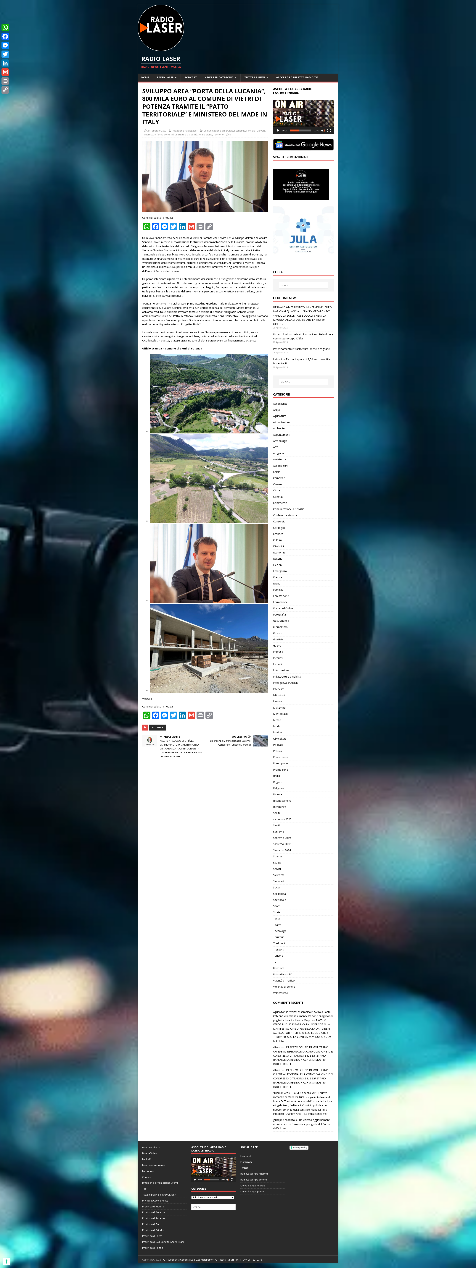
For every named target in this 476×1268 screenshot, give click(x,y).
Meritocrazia (280, 713)
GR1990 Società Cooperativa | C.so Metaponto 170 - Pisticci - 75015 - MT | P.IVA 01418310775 (212, 1259)
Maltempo (279, 707)
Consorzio (279, 521)
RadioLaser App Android (254, 1173)
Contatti (146, 1177)
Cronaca (278, 534)
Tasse (276, 918)
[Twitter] (5, 54)
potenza (157, 727)
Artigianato (279, 453)
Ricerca (277, 794)
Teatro (277, 925)
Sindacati (278, 881)
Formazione (280, 602)
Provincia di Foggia (152, 1247)
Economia (239, 130)
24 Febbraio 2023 (156, 130)
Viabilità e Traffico (284, 980)
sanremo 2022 (282, 844)
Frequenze (148, 1171)
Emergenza (280, 571)
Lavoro (277, 701)
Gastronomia (281, 620)
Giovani (261, 130)
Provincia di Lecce (152, 1236)
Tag (144, 1188)
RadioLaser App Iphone (253, 1179)
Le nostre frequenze (153, 1165)
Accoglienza (280, 403)
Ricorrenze (279, 807)
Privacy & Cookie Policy (155, 1200)
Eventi (276, 583)
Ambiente (279, 428)
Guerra (277, 645)
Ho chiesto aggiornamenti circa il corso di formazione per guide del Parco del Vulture (301, 1124)
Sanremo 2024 (282, 850)
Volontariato (280, 993)
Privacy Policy (300, 1147)
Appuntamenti (281, 434)
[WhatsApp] (5, 27)
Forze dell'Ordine (283, 608)
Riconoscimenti (282, 800)
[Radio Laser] (161, 49)
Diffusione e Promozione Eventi (160, 1182)
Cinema (277, 484)
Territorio (218, 134)
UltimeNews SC (282, 974)
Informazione (162, 134)
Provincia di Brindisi (153, 1230)
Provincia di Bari (151, 1224)
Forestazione (281, 596)
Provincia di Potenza (153, 1212)
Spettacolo (279, 900)
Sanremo (278, 831)
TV (274, 962)
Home (145, 77)
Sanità (277, 825)
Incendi (277, 664)
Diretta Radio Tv (151, 1147)
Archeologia (280, 441)
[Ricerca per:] (303, 285)
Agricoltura (279, 416)
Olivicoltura (280, 738)
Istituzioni (279, 695)
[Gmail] (5, 72)
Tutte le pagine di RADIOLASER (159, 1194)
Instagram (246, 1162)
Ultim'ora (278, 968)
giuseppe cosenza (284, 1120)
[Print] (5, 81)
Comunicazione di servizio (218, 130)
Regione (278, 782)
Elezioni (277, 565)
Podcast (190, 77)
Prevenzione (280, 757)
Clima (276, 490)
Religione (278, 788)
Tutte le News (254, 77)
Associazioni (280, 465)
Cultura (277, 540)
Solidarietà (279, 893)
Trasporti (278, 949)
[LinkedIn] (5, 63)
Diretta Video (149, 1153)
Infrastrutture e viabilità (184, 134)
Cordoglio (279, 527)
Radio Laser (165, 77)
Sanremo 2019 (282, 838)
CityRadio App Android (253, 1185)
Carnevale (279, 478)
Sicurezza (278, 875)
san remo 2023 (282, 819)
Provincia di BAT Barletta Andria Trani (163, 1241)
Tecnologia (280, 931)
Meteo (277, 720)
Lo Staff (146, 1159)
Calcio (276, 472)
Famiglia (250, 130)
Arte (275, 447)
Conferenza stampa (285, 515)
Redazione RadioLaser (184, 130)
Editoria (277, 558)
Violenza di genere (284, 986)
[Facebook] (5, 36)
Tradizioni (279, 943)
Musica (277, 732)
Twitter (244, 1167)
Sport (276, 906)
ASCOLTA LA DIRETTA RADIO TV (297, 77)
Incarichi (278, 658)
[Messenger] (5, 45)
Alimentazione (281, 422)
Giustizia (278, 639)
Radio (276, 776)
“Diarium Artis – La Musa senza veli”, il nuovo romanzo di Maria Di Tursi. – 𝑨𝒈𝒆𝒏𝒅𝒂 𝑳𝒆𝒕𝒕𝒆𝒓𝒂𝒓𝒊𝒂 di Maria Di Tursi (301, 1097)
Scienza (277, 856)
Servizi (277, 869)
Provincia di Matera (153, 1206)
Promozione (280, 769)
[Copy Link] (5, 89)
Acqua (277, 410)
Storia (276, 912)
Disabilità (278, 546)
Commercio (280, 503)
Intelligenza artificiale (285, 682)
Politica (277, 751)
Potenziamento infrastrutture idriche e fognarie (301, 349)
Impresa (148, 134)
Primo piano (205, 134)
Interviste (278, 689)
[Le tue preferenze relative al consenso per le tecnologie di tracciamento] (6, 1261)
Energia (277, 577)
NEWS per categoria (219, 77)
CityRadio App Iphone (252, 1191)
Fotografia (279, 614)
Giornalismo (280, 627)
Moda (276, 726)
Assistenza (279, 459)
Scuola (277, 862)
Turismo (278, 955)
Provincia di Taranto (153, 1218)
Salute (277, 813)
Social (276, 887)
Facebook (245, 1156)
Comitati (278, 496)
